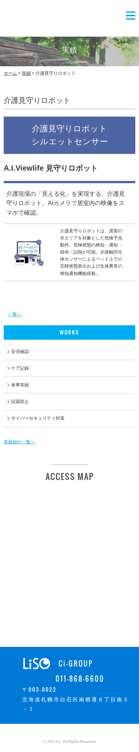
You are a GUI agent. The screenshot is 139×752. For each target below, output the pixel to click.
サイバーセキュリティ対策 (37, 418)
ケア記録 (20, 368)
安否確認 (20, 351)
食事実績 (20, 384)
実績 (26, 73)
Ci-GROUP (76, 663)
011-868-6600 (80, 679)
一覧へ (14, 314)
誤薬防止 (20, 401)
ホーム (10, 73)
